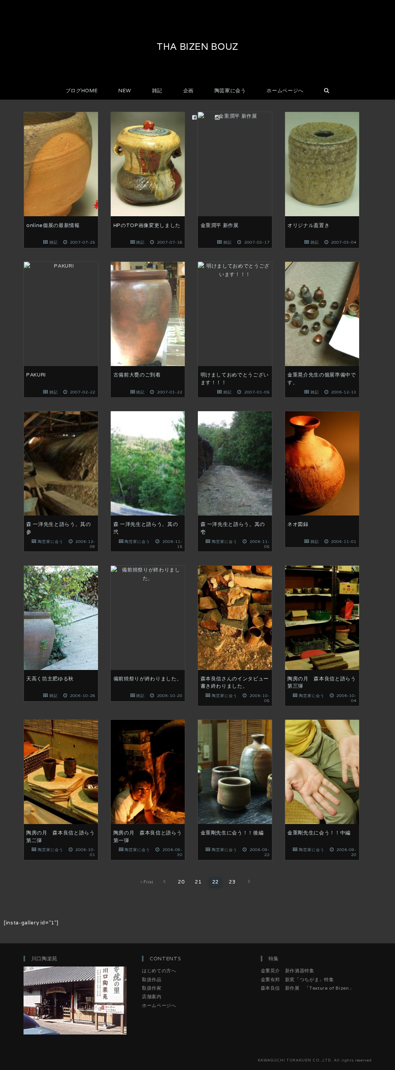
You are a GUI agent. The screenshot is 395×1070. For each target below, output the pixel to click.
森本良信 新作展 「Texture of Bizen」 (307, 988)
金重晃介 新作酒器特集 (287, 970)
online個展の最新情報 (53, 225)
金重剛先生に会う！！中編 (319, 832)
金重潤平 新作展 (220, 225)
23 (232, 881)
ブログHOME (82, 90)
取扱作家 (152, 988)
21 (198, 881)
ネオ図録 (298, 524)
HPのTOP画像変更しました (147, 225)
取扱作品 (152, 979)
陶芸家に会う (230, 90)
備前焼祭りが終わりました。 (147, 678)
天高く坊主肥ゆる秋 (50, 678)
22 (215, 881)
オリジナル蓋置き (308, 225)
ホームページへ (285, 90)
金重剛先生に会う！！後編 (232, 832)
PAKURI (36, 374)
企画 (188, 90)
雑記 (157, 90)
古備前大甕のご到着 (137, 374)
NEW (124, 90)
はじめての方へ (159, 970)
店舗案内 (152, 996)
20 (181, 881)
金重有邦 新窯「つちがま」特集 (297, 979)
